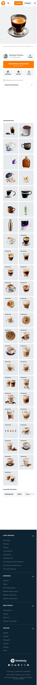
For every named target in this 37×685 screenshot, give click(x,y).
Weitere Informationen (11, 83)
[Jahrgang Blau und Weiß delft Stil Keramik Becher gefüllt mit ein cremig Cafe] (10, 160)
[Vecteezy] (3, 3)
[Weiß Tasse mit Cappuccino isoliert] (10, 350)
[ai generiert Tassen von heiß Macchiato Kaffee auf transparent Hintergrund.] (10, 618)
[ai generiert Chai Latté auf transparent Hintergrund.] (10, 555)
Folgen (30, 57)
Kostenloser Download (18, 64)
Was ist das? (19, 80)
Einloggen (28, 3)
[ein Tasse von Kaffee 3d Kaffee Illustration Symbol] (10, 223)
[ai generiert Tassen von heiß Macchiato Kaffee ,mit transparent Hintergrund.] (10, 634)
